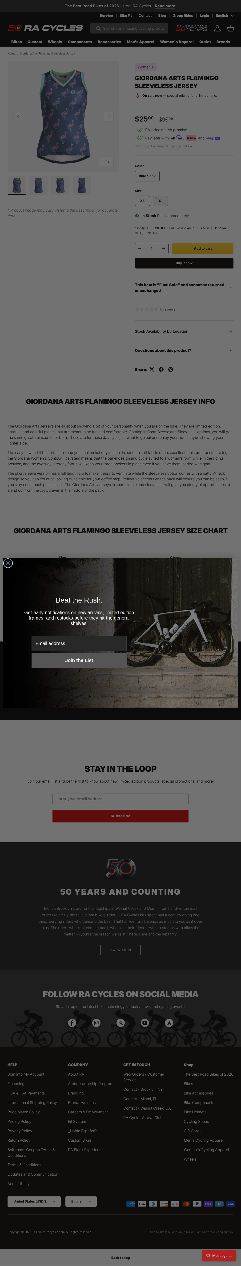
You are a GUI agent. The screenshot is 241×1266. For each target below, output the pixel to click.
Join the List (79, 660)
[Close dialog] (8, 563)
